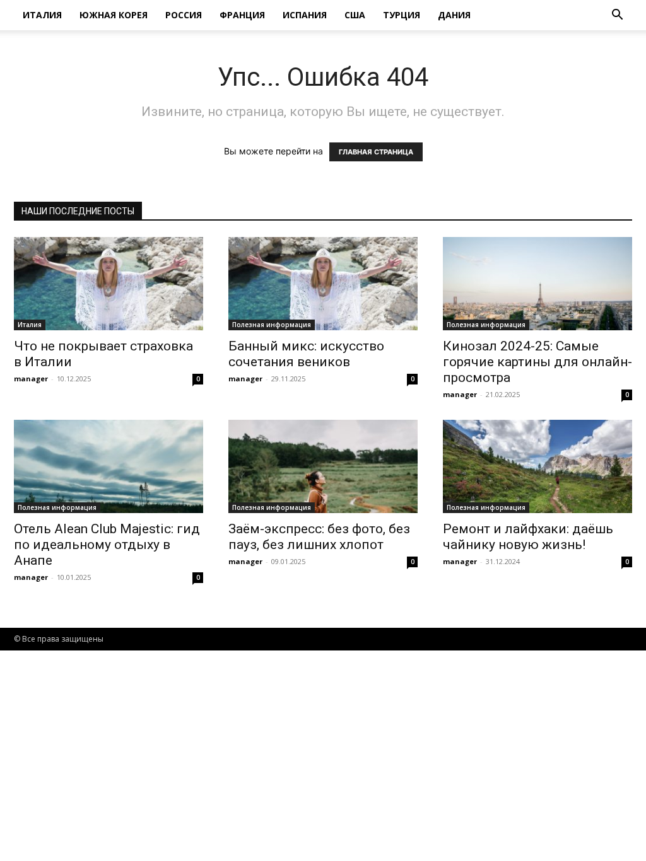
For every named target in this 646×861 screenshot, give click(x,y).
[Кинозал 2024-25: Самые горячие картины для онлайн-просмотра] (537, 283)
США (354, 15)
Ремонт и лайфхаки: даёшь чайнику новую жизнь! (528, 536)
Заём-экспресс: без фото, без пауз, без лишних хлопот (319, 536)
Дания (454, 15)
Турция (401, 15)
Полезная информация (271, 324)
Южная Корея (113, 15)
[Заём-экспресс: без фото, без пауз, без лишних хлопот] (323, 466)
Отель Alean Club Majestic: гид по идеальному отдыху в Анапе (107, 544)
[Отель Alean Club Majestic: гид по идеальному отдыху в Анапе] (108, 466)
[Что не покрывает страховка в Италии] (108, 283)
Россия (183, 15)
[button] (617, 16)
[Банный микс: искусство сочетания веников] (323, 283)
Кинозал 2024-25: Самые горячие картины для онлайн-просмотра (537, 361)
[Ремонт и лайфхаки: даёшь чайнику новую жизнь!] (537, 466)
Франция (242, 15)
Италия (42, 15)
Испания (305, 15)
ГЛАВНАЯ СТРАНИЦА (376, 151)
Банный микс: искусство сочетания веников (306, 353)
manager (31, 378)
